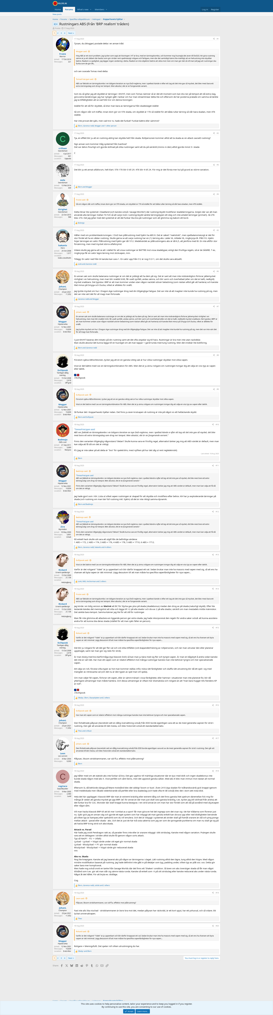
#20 (217, 926)
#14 (217, 589)
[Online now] (62, 51)
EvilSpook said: (82, 395)
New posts (57, 14)
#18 (217, 771)
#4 (218, 194)
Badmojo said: (82, 471)
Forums (69, 9)
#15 (217, 627)
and (85, 187)
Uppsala (68, 158)
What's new (82, 9)
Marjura (68, 450)
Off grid (68, 383)
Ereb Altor (67, 332)
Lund (69, 796)
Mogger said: (81, 51)
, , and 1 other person (97, 126)
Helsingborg (66, 582)
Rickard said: (81, 633)
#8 (218, 355)
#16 (217, 705)
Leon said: (80, 898)
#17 (217, 738)
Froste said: (81, 199)
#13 (217, 554)
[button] (91, 9)
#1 (218, 39)
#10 (217, 424)
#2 (218, 133)
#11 (217, 465)
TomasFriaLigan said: (85, 79)
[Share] (214, 39)
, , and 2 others (92, 581)
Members (99, 9)
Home (58, 9)
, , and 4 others (94, 547)
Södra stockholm (64, 258)
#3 (218, 165)
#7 (218, 306)
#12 (217, 511)
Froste (57, 28)
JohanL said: (81, 312)
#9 (218, 389)
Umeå (68, 537)
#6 (218, 271)
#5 (218, 230)
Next (70, 33)
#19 (217, 893)
